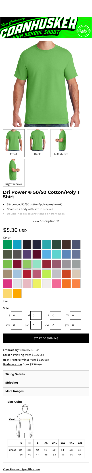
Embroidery (11, 350)
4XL (47, 325)
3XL (27, 325)
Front (13, 154)
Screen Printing (13, 354)
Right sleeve (13, 184)
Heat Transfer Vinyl (16, 359)
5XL (67, 325)
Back (37, 154)
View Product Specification (21, 469)
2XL (7, 325)
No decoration (12, 364)
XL (67, 315)
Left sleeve (61, 154)
